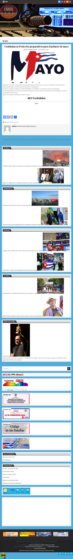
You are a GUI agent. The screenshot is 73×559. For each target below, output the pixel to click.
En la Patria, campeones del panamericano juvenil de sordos (20, 270)
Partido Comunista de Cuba (10, 468)
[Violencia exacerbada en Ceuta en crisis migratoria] (45, 205)
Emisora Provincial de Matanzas (12, 483)
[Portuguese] (18, 374)
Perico (17, 122)
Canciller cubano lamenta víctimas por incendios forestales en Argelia (23, 166)
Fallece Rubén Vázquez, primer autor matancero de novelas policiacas (23, 316)
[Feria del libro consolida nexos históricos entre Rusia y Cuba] (50, 293)
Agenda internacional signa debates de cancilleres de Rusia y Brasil (22, 224)
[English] (8, 374)
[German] (13, 374)
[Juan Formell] (20, 356)
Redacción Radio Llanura (31, 49)
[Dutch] (6, 374)
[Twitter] (59, 2)
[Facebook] (62, 2)
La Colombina (6, 460)
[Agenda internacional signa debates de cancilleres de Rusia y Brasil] (54, 224)
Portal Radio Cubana (8, 471)
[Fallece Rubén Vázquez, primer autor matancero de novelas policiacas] (53, 316)
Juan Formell (6, 356)
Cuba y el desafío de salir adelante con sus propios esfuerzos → (53, 139)
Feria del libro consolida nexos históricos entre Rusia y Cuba (20, 293)
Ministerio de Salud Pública (10, 480)
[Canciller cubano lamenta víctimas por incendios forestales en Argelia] (56, 166)
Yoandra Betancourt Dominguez (33, 546)
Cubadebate (6, 477)
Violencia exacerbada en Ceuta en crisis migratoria (17, 205)
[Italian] (15, 374)
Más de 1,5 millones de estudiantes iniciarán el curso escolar (20, 183)
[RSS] (67, 2)
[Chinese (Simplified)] (4, 374)
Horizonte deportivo (9, 457)
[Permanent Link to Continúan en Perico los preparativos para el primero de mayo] (36, 67)
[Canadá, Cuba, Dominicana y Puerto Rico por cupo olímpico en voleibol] (56, 250)
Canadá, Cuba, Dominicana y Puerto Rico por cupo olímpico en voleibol (23, 250)
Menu (6, 1)
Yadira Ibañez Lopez (53, 546)
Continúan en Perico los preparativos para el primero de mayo (37, 46)
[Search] (70, 2)
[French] (11, 374)
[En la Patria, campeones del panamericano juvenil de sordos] (50, 270)
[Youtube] (64, 2)
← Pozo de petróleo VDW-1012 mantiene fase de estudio (18, 139)
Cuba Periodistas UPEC (9, 474)
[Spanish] (22, 374)
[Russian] (20, 374)
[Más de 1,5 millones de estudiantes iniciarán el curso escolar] (50, 183)
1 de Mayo (12, 122)
